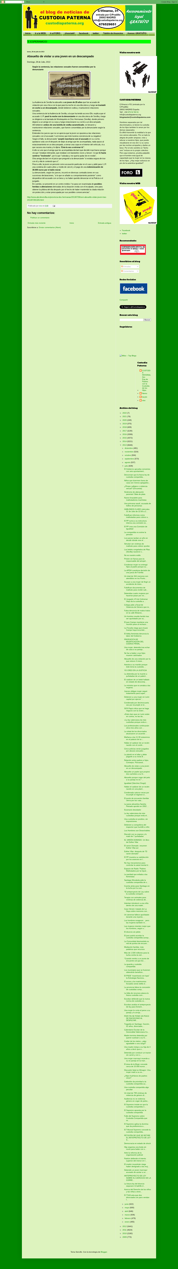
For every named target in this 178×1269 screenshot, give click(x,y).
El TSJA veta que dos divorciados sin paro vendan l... (136, 1197)
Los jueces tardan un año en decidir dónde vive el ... (136, 539)
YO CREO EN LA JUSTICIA (135, 670)
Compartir (124, 300)
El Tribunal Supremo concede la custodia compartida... (137, 1131)
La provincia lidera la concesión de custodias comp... (137, 988)
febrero (128, 1218)
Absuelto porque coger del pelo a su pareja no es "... (137, 778)
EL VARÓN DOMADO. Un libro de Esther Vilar (136, 841)
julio (126, 466)
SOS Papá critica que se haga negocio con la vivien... (136, 709)
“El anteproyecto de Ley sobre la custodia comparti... (136, 893)
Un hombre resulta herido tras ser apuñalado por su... (136, 617)
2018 (124, 427)
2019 (124, 424)
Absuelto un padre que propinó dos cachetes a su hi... (137, 773)
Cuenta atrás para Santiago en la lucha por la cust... (137, 887)
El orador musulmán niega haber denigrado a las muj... (136, 1165)
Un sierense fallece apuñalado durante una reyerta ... (136, 916)
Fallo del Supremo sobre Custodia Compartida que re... (135, 1118)
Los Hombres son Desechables (137, 830)
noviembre (129, 452)
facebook (83, 33)
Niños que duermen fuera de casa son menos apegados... (137, 481)
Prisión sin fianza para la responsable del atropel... (135, 560)
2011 (124, 1230)
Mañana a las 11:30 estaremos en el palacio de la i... (137, 738)
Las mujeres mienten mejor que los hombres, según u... (137, 927)
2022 (124, 413)
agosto (128, 462)
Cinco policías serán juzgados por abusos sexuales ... (136, 750)
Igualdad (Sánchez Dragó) (135, 783)
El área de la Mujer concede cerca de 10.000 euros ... (135, 1065)
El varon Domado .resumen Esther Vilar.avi (135, 847)
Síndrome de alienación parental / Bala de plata (134, 493)
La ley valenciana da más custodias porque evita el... (136, 814)
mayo (127, 1208)
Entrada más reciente (36, 223)
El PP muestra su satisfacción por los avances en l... (136, 858)
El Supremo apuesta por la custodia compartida (135, 1111)
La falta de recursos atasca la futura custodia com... (136, 994)
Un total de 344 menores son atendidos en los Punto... (136, 577)
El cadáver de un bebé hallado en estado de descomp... (136, 681)
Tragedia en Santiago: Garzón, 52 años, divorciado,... (137, 1025)
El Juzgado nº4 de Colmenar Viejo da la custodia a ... (136, 600)
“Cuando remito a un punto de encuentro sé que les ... (136, 959)
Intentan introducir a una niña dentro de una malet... (136, 904)
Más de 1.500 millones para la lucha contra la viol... (136, 954)
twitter (96, 33)
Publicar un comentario (39, 218)
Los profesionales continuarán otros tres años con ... (136, 727)
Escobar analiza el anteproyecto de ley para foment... (137, 1006)
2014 (124, 441)
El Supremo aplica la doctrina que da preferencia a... (136, 1125)
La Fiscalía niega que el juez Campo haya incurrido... (136, 629)
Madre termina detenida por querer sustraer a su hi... (135, 1036)
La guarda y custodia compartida (133, 965)
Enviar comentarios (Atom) (50, 227)
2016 (124, 434)
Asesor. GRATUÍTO (136, 33)
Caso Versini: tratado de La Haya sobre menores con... (136, 910)
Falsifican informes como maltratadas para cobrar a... (136, 516)
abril (127, 1211)
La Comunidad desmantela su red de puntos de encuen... (136, 942)
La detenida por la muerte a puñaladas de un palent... (135, 675)
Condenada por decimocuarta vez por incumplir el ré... (136, 704)
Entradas (127, 266)
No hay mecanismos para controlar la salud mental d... (137, 864)
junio (127, 1204)
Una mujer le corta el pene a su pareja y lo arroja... (137, 1011)
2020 (124, 420)
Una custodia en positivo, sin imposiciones (136, 820)
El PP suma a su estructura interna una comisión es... (135, 522)
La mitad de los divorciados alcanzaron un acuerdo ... (135, 732)
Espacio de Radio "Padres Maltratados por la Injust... (136, 870)
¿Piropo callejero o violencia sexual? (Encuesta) (135, 487)
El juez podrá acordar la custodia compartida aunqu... (137, 936)
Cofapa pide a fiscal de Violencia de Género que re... (137, 606)
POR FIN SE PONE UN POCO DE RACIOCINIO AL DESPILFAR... (136, 1018)
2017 (124, 431)
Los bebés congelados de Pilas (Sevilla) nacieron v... (137, 550)
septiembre (129, 459)
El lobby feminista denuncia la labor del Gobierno (136, 635)
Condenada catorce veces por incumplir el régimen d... (136, 794)
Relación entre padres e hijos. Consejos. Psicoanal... (136, 761)
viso (143, 400)
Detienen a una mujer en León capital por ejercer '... (136, 698)
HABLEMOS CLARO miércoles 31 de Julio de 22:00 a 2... (136, 510)
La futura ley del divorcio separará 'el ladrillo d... (134, 1185)
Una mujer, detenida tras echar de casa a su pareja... (137, 648)
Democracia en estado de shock (137, 1143)
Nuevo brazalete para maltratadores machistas (135, 499)
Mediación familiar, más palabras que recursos (134, 948)
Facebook (126, 230)
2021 (124, 416)
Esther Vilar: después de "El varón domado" (135, 852)
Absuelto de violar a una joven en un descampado (136, 767)
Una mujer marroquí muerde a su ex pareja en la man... (136, 1059)
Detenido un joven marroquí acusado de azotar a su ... (136, 1171)
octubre (128, 455)
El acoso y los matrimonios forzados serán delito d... (135, 982)
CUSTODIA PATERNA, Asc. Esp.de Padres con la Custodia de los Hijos (146, 380)
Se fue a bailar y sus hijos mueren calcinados (134, 654)
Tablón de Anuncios (113, 33)
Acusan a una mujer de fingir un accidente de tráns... (137, 583)
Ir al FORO (55, 33)
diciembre (129, 448)
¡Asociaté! (70, 33)
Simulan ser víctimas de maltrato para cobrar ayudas (137, 545)
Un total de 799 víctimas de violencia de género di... (135, 1094)
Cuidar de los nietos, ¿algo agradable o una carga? (135, 1042)
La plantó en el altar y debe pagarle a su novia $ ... (135, 755)
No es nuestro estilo (132, 555)
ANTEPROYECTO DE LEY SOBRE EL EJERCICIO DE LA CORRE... (137, 1178)
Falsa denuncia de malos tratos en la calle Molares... (137, 612)
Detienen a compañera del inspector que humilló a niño (136, 826)
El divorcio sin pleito (132, 932)
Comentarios (128, 271)
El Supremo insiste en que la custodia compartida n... (136, 1105)
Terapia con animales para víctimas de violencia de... (135, 898)
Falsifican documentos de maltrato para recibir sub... (136, 589)
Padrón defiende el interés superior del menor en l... (135, 1159)
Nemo (144, 393)
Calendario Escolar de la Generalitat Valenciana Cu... (136, 1031)
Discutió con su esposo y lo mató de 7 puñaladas (135, 835)
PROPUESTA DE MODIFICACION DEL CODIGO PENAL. (134, 641)
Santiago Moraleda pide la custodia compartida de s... (136, 881)
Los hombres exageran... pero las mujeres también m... (136, 921)
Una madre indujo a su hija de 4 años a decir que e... (137, 1048)
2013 (124, 445)
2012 (124, 1226)
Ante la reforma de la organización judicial (133, 1154)
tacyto (144, 397)
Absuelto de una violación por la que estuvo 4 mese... (137, 660)
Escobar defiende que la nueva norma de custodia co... (137, 1000)
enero (127, 1222)
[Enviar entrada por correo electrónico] (54, 206)
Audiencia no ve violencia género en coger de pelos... (136, 1100)
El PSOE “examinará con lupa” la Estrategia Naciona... (136, 977)
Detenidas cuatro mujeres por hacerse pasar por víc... (136, 594)
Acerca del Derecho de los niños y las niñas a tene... (137, 1190)
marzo (127, 1215)
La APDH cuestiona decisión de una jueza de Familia (137, 571)
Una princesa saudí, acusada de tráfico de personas (137, 504)
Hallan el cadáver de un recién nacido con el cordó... (136, 744)
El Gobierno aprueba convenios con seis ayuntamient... (137, 470)
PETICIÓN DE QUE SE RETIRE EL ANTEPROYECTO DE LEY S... (137, 1137)
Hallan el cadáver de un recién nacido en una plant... (136, 788)
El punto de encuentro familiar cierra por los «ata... (136, 799)
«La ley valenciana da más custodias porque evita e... (136, 721)
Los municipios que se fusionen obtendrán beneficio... (137, 971)
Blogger (104, 1252)
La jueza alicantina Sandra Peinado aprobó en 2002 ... (136, 805)
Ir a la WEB (40, 33)
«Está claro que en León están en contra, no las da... (136, 715)
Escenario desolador (132, 810)
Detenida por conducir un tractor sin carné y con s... (137, 1054)
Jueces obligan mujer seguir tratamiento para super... (135, 692)
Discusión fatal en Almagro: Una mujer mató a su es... (137, 1071)
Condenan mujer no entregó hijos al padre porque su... (136, 566)
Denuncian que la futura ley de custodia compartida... (136, 476)
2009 (124, 1237)
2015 (124, 438)
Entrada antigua (104, 223)
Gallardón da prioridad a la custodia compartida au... (135, 1082)
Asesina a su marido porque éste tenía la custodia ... (135, 666)
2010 (124, 1233)
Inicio (28, 33)
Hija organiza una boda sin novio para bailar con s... (135, 1148)
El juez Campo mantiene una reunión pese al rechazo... (136, 623)
